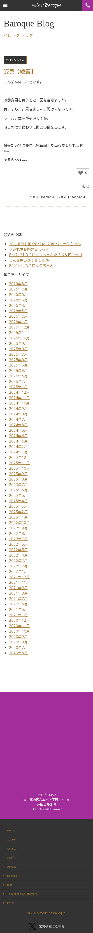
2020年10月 (19, 631)
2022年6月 (18, 544)
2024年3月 (18, 441)
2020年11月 (19, 625)
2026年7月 (18, 289)
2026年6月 (18, 294)
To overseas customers (22, 894)
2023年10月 (19, 468)
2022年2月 (18, 566)
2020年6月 (18, 652)
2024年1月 (18, 452)
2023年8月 (18, 479)
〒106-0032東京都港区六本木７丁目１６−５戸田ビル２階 (46, 800)
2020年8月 (18, 642)
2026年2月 (18, 316)
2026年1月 (18, 321)
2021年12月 (19, 576)
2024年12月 (19, 392)
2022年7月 (18, 538)
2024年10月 (19, 403)
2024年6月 (18, 424)
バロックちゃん (15, 60)
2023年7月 (18, 484)
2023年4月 (18, 500)
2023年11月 (19, 462)
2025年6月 (18, 359)
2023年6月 (18, 490)
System (12, 839)
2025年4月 (18, 370)
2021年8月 (18, 593)
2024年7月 (18, 419)
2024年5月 (18, 430)
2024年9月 (18, 408)
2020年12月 (19, 620)
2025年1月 (18, 386)
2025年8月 (18, 348)
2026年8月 (18, 283)
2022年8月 (18, 533)
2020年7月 (18, 647)
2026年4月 (18, 305)
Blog (9, 885)
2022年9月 (18, 528)
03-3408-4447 (50, 809)
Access (11, 867)
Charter (12, 848)
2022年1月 (18, 571)
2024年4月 (18, 435)
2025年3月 (18, 376)
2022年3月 (18, 560)
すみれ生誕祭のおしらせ (29, 249)
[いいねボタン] (80, 172)
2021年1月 (18, 614)
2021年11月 (19, 582)
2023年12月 (19, 457)
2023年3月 (18, 506)
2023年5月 (18, 495)
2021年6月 (18, 604)
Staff (10, 857)
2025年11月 (19, 332)
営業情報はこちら (51, 926)
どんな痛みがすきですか (29, 260)
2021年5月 (18, 609)
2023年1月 (18, 517)
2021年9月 (18, 587)
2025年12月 (19, 327)
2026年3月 (18, 310)
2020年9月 (18, 636)
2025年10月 (19, 338)
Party (11, 903)
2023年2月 (18, 511)
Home (11, 830)
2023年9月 (18, 473)
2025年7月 (18, 354)
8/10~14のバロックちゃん (31, 265)
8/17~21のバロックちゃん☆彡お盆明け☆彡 (45, 254)
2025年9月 (18, 343)
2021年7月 (18, 598)
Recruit (12, 876)
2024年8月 (18, 414)
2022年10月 (19, 522)
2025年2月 (18, 381)
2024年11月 (19, 397)
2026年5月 (18, 300)
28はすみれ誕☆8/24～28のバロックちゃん (45, 243)
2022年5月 (18, 549)
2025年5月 (18, 365)
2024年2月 (18, 446)
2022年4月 (18, 555)
